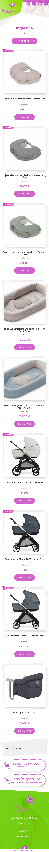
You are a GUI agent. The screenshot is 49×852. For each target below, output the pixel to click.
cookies (30, 850)
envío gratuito (27, 778)
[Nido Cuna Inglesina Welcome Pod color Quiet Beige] (24, 302)
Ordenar (24, 40)
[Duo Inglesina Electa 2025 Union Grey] (24, 609)
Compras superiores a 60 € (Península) (27, 782)
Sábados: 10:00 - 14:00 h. (27, 767)
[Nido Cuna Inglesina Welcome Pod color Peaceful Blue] (24, 379)
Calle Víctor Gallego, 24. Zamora (24, 817)
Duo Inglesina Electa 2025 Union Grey (24, 635)
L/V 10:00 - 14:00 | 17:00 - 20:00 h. (27, 764)
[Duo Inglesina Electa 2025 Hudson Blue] (24, 532)
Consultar (24, 347)
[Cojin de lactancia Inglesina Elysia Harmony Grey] (24, 149)
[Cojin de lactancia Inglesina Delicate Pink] (24, 72)
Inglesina (24, 104)
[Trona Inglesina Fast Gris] (24, 686)
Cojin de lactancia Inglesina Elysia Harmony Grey (25, 176)
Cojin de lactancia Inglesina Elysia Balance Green (24, 253)
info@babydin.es (24, 836)
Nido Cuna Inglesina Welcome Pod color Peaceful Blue (24, 406)
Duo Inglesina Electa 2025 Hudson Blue (24, 559)
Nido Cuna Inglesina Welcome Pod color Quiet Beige (24, 330)
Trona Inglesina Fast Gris (24, 712)
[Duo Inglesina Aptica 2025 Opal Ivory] (24, 456)
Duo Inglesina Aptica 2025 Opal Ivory (24, 482)
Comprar (24, 117)
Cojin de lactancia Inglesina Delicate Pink (24, 98)
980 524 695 (24, 823)
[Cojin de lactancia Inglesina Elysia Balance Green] (24, 226)
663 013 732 (24, 831)
